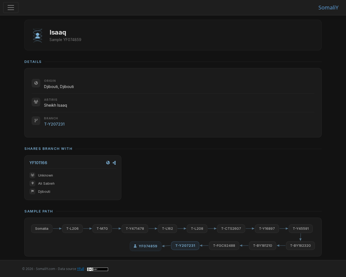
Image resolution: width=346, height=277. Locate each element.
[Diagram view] (114, 162)
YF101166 (38, 162)
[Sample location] (108, 162)
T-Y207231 (54, 124)
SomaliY (328, 7)
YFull (80, 268)
